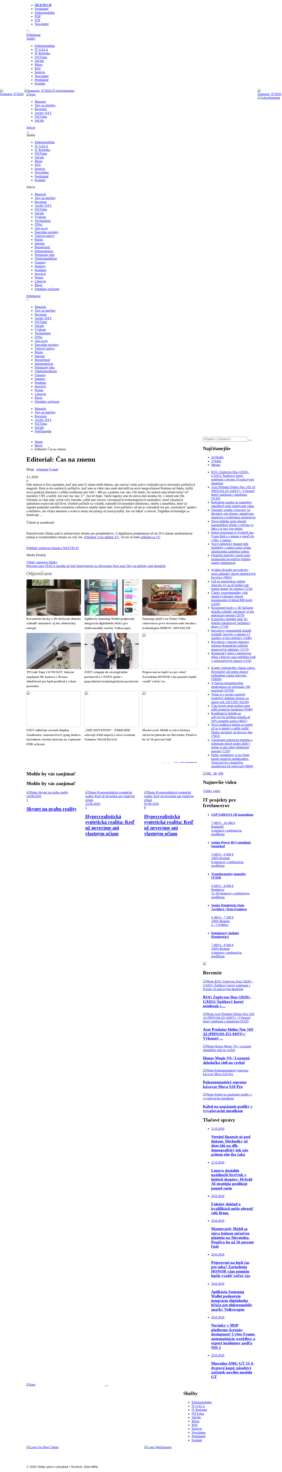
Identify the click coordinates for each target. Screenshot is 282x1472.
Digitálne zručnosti (47, 289)
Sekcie (30, 127)
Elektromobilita (45, 12)
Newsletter (42, 24)
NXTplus (41, 57)
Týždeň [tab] (216, 461)
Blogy (39, 64)
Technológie (43, 221)
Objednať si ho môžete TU (101, 537)
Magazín (40, 101)
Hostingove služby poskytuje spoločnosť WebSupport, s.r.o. (183, 1454)
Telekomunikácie (46, 258)
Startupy (40, 266)
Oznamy (40, 262)
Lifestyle (40, 281)
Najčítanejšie (43, 431)
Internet (40, 243)
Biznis (39, 239)
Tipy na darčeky (45, 105)
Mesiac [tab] (215, 465)
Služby (31, 38)
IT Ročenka (42, 53)
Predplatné (42, 9)
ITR (37, 20)
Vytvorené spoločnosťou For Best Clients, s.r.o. (57, 1454)
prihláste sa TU (150, 537)
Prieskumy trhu (45, 255)
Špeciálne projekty (47, 232)
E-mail (53, 469)
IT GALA (41, 49)
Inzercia (40, 72)
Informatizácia (44, 251)
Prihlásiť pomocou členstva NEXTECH (52, 548)
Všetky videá (211, 791)
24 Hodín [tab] (217, 457)
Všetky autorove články (41, 562)
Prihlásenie (33, 35)
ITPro (38, 224)
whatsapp (42, 469)
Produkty (41, 270)
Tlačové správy (45, 236)
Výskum (40, 217)
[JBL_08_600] (213, 773)
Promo (39, 277)
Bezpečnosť (42, 247)
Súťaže (39, 61)
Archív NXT (43, 113)
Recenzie (41, 109)
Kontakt (40, 83)
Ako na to (41, 228)
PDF (38, 16)
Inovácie (40, 273)
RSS (38, 68)
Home (39, 442)
